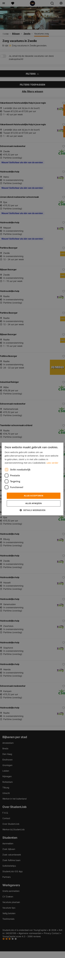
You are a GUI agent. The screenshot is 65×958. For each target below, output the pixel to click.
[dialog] (32, 479)
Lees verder (52, 462)
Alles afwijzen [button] (33, 503)
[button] (32, 510)
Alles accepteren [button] (33, 495)
